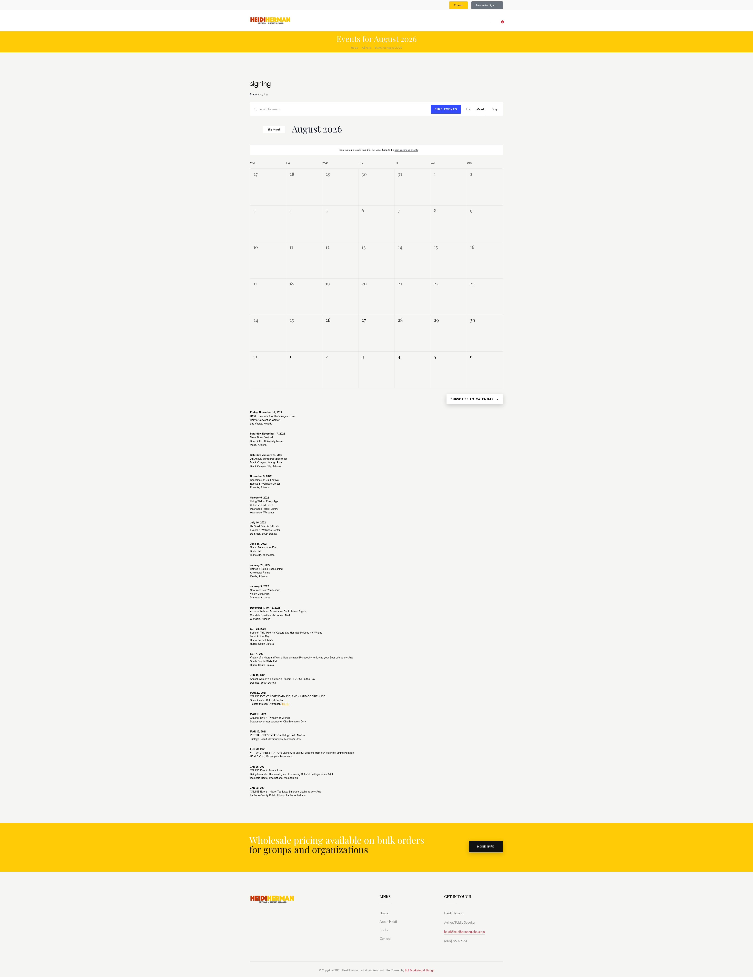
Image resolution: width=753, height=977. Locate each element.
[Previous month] (251, 130)
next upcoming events (406, 150)
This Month (274, 129)
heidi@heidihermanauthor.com (464, 931)
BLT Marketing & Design (419, 970)
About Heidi (388, 921)
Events (253, 94)
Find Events (446, 109)
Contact (385, 938)
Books (383, 930)
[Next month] (257, 130)
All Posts (366, 48)
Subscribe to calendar (472, 399)
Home (354, 48)
